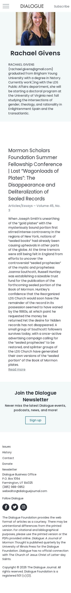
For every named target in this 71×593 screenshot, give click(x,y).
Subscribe (61, 6)
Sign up (35, 420)
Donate (7, 464)
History (7, 452)
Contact (8, 458)
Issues (6, 447)
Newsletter (9, 469)
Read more (16, 369)
